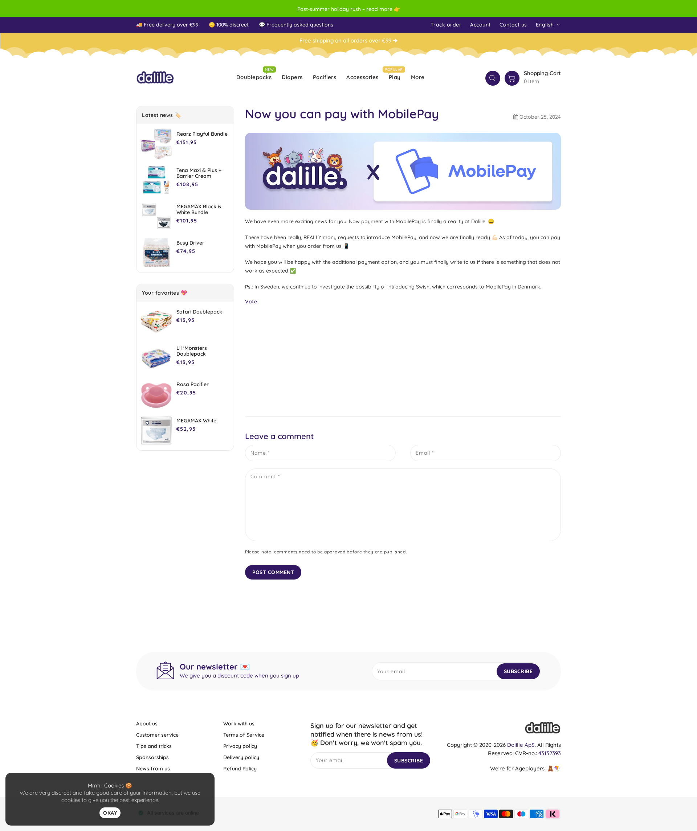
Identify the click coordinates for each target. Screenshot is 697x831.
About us (147, 723)
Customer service (157, 735)
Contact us (513, 24)
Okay (110, 813)
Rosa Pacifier (192, 384)
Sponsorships (152, 757)
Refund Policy (240, 768)
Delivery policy (241, 757)
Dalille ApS (521, 744)
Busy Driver (190, 243)
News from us (153, 768)
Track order (446, 24)
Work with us (238, 723)
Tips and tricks (154, 746)
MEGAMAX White (196, 420)
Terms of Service (243, 735)
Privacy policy (240, 746)
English (545, 24)
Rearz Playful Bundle (202, 134)
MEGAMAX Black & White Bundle (198, 209)
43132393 (549, 753)
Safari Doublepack (199, 312)
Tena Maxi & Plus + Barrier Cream (198, 173)
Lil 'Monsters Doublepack (191, 351)
